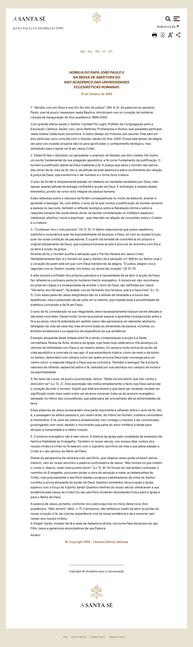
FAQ (65, 637)
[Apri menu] (176, 19)
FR (97, 51)
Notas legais (78, 637)
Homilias (47, 28)
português (166, 28)
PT (111, 51)
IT (104, 51)
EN (82, 51)
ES (90, 51)
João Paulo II (25, 28)
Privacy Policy (117, 637)
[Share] (178, 35)
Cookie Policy (98, 637)
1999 (60, 28)
